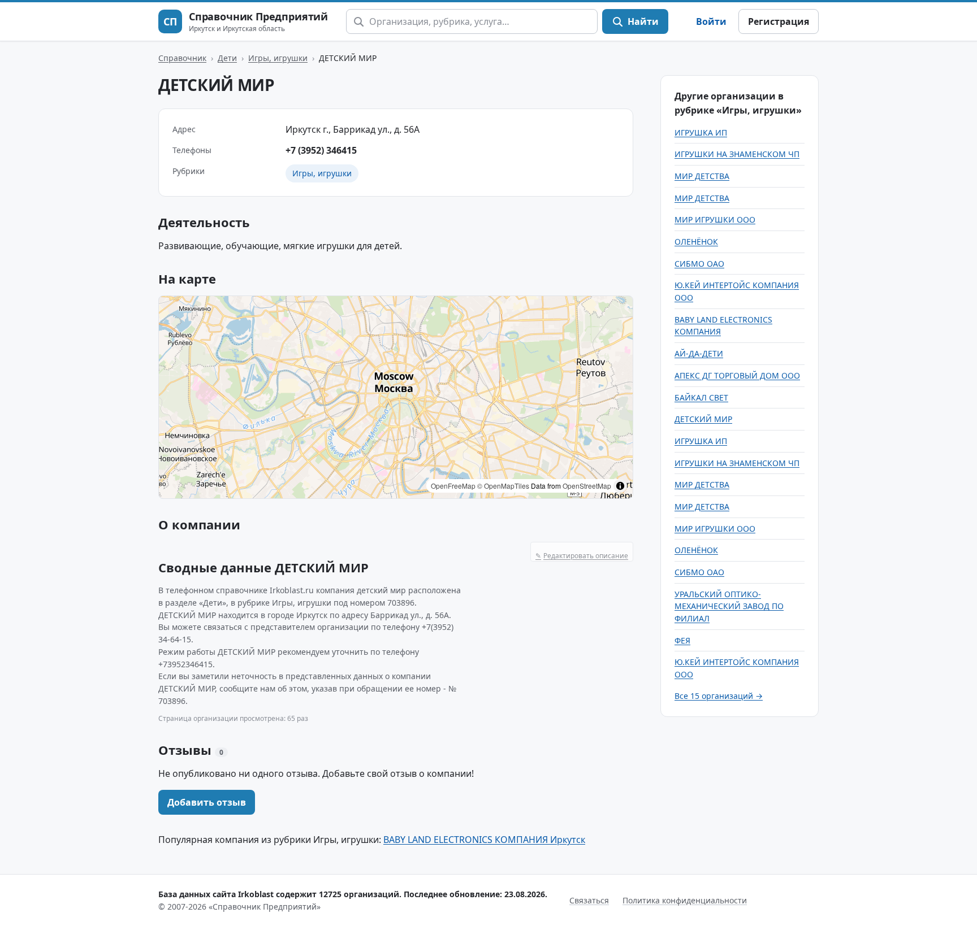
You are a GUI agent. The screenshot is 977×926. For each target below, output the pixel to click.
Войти (711, 21)
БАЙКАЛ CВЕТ (701, 397)
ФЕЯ (682, 640)
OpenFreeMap (453, 485)
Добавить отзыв (206, 802)
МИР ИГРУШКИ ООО (715, 219)
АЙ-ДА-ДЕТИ (699, 353)
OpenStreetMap (587, 485)
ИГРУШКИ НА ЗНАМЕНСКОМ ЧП (737, 154)
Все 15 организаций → (719, 695)
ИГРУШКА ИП (701, 132)
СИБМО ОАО (699, 263)
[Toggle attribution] (620, 486)
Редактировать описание (581, 555)
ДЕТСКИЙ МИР (703, 419)
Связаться (589, 900)
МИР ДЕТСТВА (702, 176)
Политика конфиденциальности (684, 900)
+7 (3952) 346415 (321, 150)
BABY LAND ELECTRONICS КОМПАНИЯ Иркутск (484, 839)
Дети (227, 58)
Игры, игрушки (278, 58)
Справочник (182, 58)
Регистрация (778, 21)
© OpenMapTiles (503, 485)
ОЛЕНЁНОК (696, 241)
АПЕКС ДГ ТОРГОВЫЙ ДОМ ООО (737, 375)
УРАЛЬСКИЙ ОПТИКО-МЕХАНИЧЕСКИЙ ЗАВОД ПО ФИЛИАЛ (729, 606)
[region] (396, 397)
